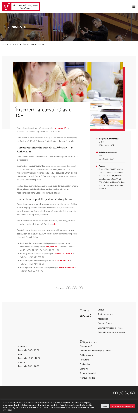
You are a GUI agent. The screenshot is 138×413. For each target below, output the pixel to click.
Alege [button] (104, 406)
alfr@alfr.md (51, 247)
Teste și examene (106, 314)
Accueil (5, 44)
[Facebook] (68, 288)
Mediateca (103, 319)
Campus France (105, 323)
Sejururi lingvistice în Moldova (111, 332)
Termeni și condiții (88, 373)
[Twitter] (75, 288)
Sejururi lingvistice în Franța (110, 328)
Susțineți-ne (85, 364)
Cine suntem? (86, 346)
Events (15, 44)
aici (54, 224)
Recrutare (84, 360)
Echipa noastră (86, 355)
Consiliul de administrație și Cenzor (95, 351)
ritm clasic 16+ (60, 128)
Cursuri (101, 310)
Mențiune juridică (87, 378)
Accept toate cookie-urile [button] (122, 406)
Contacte (84, 369)
